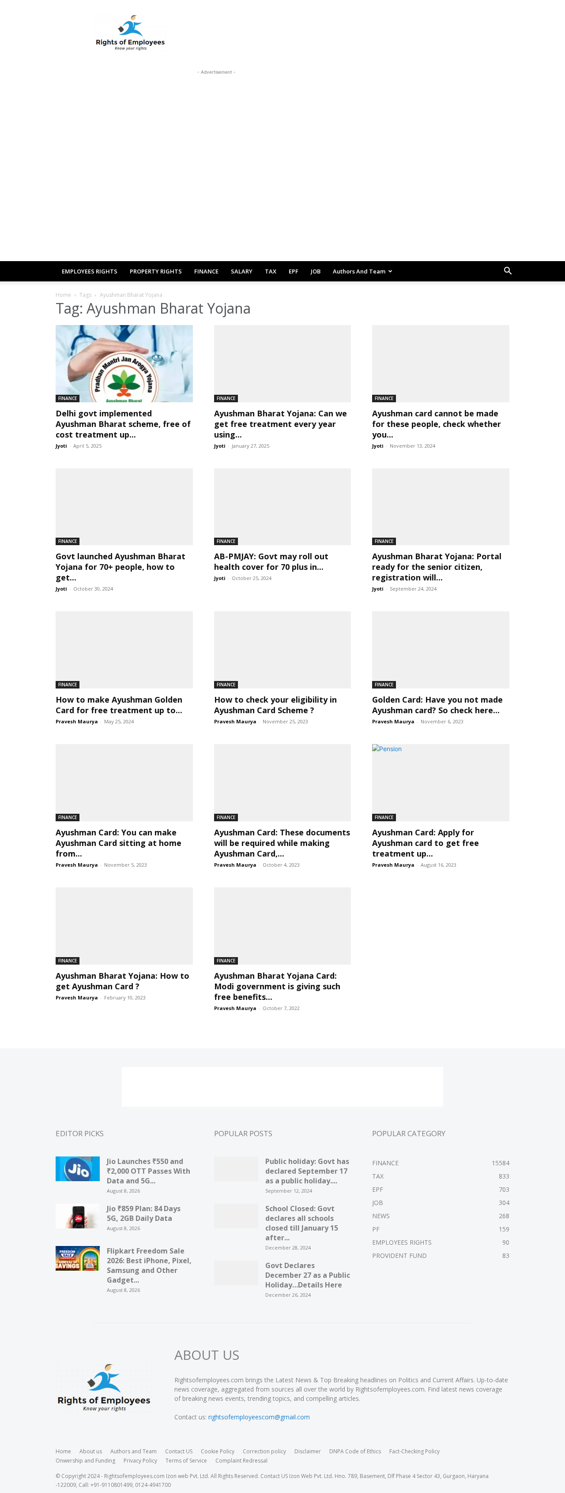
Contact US (178, 1451)
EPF (293, 271)
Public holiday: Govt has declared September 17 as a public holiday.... (307, 1171)
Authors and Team (359, 271)
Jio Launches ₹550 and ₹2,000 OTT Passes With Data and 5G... (148, 1171)
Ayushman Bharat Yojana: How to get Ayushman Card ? (122, 981)
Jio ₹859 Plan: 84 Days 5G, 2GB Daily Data (144, 1213)
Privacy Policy (140, 1460)
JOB (315, 271)
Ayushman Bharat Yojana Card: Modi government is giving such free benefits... (277, 986)
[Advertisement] (216, 96)
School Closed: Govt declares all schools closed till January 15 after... (301, 1223)
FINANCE (206, 271)
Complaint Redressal (241, 1460)
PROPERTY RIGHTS (156, 271)
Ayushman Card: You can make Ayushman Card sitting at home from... (118, 843)
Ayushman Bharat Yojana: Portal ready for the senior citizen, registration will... (436, 567)
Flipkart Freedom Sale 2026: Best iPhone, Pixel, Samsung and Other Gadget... (149, 1265)
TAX (270, 271)
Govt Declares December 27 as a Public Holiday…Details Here (307, 1275)
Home (63, 295)
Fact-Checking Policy (414, 1451)
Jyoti (61, 445)
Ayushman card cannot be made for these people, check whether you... (436, 424)
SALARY (241, 271)
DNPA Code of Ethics (355, 1451)
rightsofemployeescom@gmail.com (259, 1417)
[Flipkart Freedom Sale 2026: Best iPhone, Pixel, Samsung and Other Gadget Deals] (78, 1261)
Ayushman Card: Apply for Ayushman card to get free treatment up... (425, 843)
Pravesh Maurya (77, 721)
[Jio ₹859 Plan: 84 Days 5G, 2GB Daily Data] (78, 1219)
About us (90, 1451)
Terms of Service (186, 1460)
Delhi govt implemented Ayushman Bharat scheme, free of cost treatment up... (123, 424)
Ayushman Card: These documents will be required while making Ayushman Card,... (282, 843)
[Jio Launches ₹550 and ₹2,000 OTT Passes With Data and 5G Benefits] (78, 1171)
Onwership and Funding (85, 1460)
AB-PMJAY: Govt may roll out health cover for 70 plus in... (271, 561)
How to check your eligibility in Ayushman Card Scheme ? (275, 704)
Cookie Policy (217, 1451)
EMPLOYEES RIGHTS (89, 271)
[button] (507, 272)
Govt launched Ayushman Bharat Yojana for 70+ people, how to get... (120, 567)
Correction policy (264, 1451)
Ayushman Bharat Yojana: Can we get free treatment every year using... (280, 424)
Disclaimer (307, 1451)
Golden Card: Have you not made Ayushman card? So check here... (437, 704)
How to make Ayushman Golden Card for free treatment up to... (119, 704)
